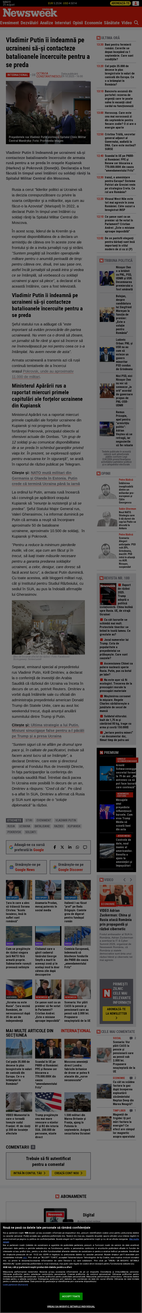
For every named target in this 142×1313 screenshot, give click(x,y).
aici (25, 1257)
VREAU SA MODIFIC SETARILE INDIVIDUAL (71, 1306)
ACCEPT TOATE (71, 1296)
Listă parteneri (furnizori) (15, 1285)
